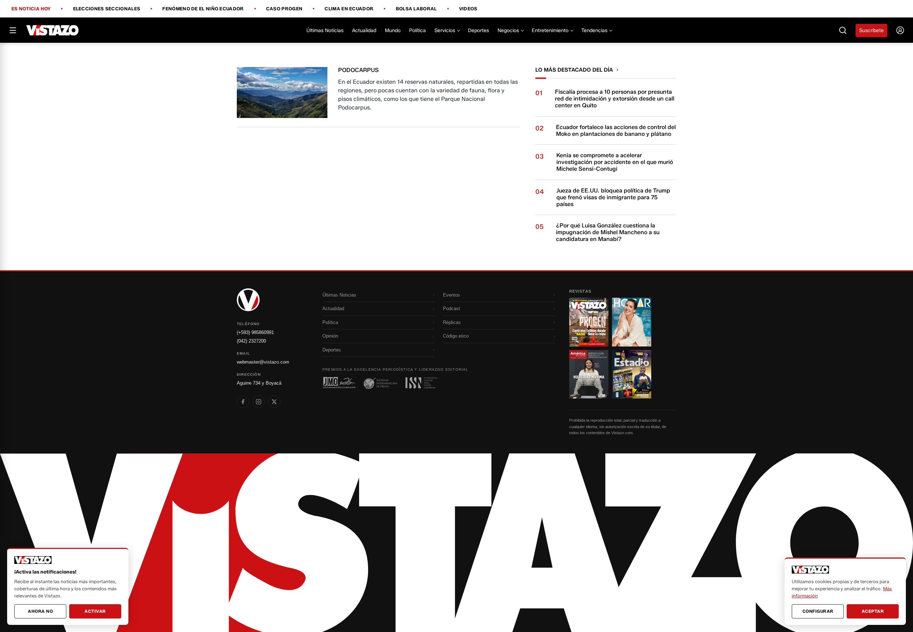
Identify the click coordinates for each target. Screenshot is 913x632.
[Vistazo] (53, 30)
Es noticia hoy (31, 8)
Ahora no (40, 611)
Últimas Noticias (324, 30)
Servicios (444, 30)
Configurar (817, 611)
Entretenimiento (550, 30)
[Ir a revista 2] (631, 322)
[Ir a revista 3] (588, 374)
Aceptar (873, 611)
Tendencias (594, 30)
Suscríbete (871, 30)
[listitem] (243, 402)
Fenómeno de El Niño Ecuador (203, 8)
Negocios (508, 30)
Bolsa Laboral (416, 8)
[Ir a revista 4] (631, 374)
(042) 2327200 (251, 341)
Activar (95, 611)
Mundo (393, 30)
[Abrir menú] (13, 30)
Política (417, 30)
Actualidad (364, 30)
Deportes (478, 30)
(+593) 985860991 (255, 332)
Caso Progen (284, 8)
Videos (468, 8)
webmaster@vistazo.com (263, 362)
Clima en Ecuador (349, 8)
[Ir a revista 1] (588, 322)
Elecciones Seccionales (107, 8)
